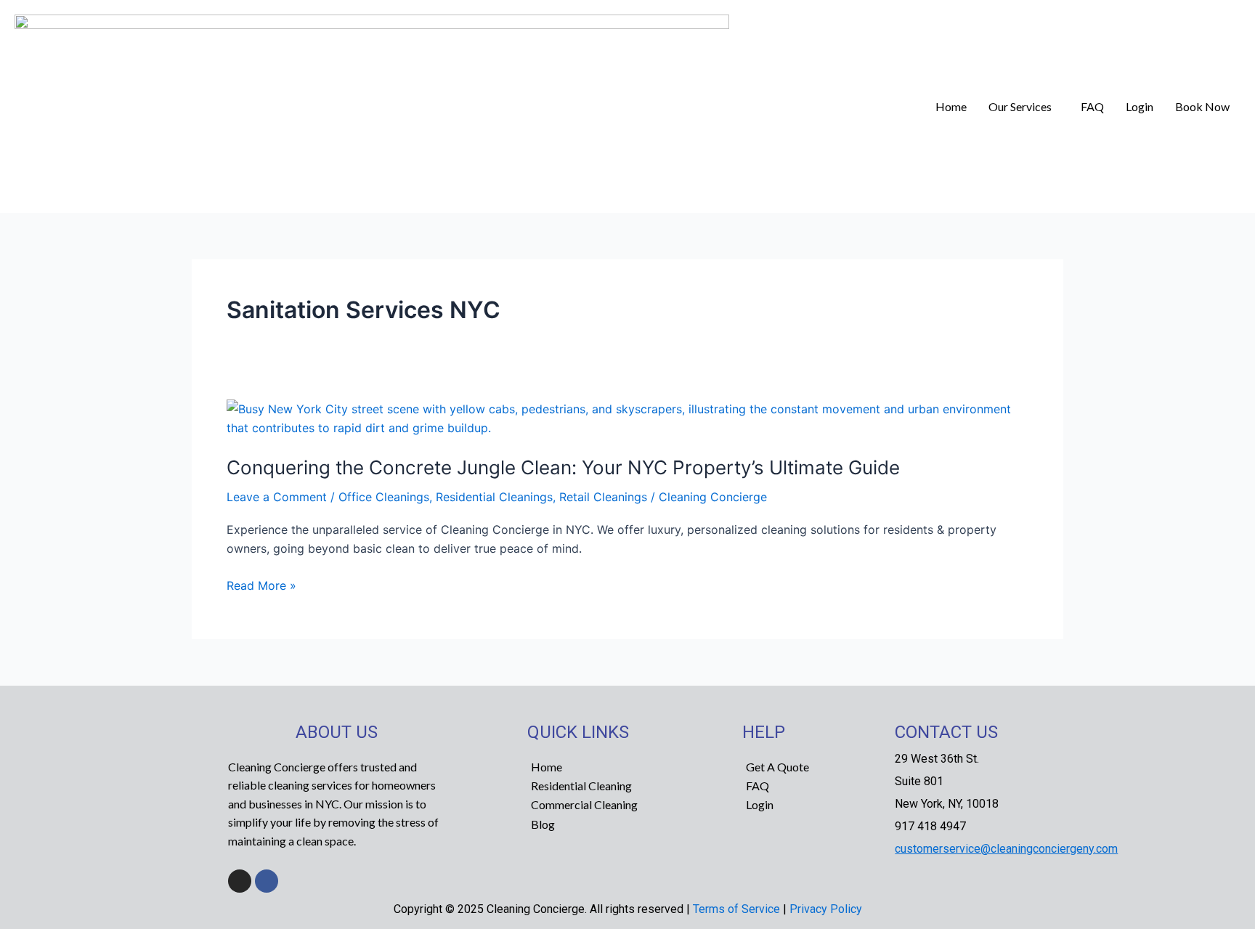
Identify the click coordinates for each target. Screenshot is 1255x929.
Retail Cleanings (603, 497)
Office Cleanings (383, 497)
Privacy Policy (825, 909)
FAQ (1092, 106)
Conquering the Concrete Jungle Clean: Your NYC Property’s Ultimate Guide (563, 467)
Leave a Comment (277, 497)
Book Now (1202, 106)
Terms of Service (736, 909)
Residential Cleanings (494, 497)
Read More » (261, 584)
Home (951, 106)
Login (1139, 106)
